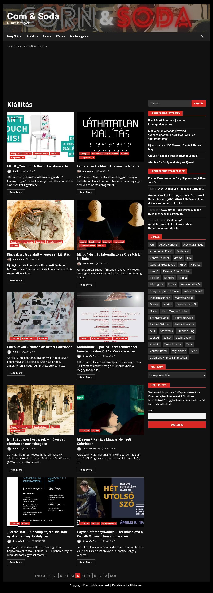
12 (72, 575)
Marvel (154, 304)
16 (95, 575)
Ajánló (83, 242)
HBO (183, 264)
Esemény (26, 154)
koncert (169, 277)
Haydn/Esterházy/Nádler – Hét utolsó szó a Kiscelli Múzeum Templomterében (110, 502)
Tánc (189, 344)
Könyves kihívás (190, 284)
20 (106, 575)
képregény (156, 284)
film (189, 258)
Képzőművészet (41, 154)
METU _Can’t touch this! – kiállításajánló (40, 137)
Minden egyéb (78, 36)
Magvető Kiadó (184, 297)
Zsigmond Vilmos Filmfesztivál (168, 357)
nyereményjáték (186, 304)
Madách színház (160, 297)
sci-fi (153, 331)
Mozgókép (13, 36)
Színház (31, 36)
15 (89, 575)
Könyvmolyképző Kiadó (164, 291)
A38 (152, 244)
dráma (178, 258)
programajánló (159, 317)
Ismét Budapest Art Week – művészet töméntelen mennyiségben (40, 410)
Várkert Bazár (158, 351)
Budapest (15, 154)
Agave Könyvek (168, 244)
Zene (46, 36)
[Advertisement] (106, 73)
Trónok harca (172, 344)
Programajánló (17, 157)
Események (119, 242)
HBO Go (196, 264)
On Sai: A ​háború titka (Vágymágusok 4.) (173, 155)
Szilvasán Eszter (91, 356)
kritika (183, 277)
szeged (154, 337)
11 (66, 575)
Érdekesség (27, 242)
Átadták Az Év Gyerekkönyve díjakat (171, 162)
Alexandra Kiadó (193, 244)
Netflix (167, 304)
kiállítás (154, 277)
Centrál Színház (159, 258)
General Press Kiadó (162, 264)
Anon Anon (88, 171)
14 (83, 575)
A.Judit (16, 171)
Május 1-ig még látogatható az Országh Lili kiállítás (110, 225)
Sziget (167, 337)
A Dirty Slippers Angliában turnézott (181, 188)
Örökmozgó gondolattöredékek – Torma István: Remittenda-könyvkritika (170, 223)
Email (151, 410)
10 (61, 575)
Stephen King (186, 331)
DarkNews (118, 585)
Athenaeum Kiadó (161, 251)
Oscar (153, 311)
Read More (16, 192)
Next (113, 575)
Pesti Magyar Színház (175, 311)
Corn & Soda (33, 16)
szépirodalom (184, 337)
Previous (40, 575)
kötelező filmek (193, 291)
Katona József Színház (177, 271)
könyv (172, 284)
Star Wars (166, 331)
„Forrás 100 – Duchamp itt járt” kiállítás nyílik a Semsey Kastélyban (40, 502)
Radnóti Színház (160, 324)
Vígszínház (179, 351)
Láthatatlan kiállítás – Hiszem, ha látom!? (110, 137)
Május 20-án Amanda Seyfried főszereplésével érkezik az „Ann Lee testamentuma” (171, 134)
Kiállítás (55, 154)
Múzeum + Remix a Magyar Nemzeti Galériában (110, 410)
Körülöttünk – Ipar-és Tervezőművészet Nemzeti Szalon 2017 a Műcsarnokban (110, 317)
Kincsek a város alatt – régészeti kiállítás (40, 225)
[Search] (202, 36)
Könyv (59, 36)
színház (154, 344)
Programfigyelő (183, 317)
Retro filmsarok (184, 324)
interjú (154, 271)
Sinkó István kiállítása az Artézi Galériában (40, 317)
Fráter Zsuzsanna (159, 178)
